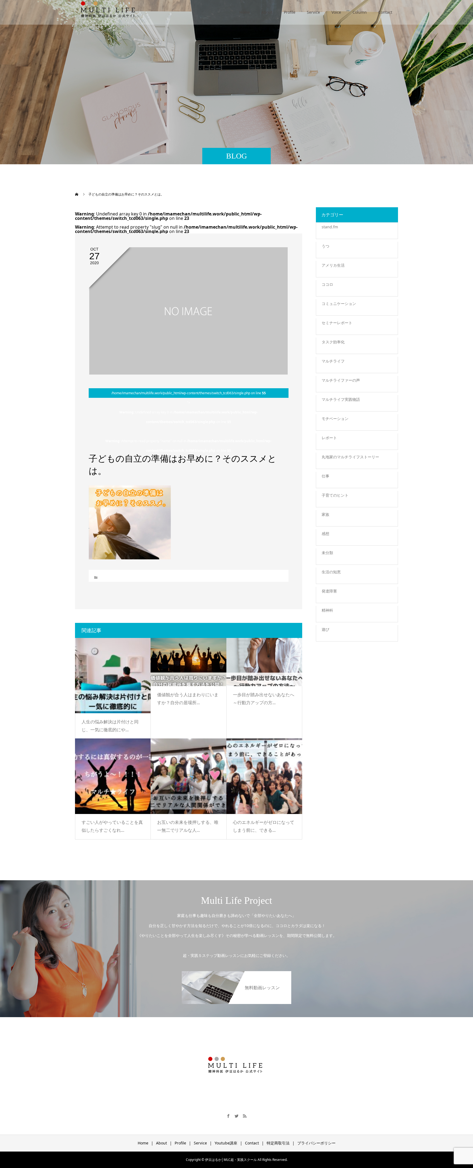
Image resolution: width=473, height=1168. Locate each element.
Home (244, 12)
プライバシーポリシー (316, 1143)
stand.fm (330, 226)
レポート (329, 437)
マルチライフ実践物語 (341, 399)
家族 (325, 514)
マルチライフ (333, 361)
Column (360, 12)
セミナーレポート (337, 322)
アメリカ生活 (333, 265)
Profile (289, 12)
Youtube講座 (226, 1143)
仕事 (325, 476)
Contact (385, 12)
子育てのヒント (335, 495)
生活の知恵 (331, 571)
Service (313, 12)
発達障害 (329, 591)
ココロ (327, 284)
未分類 (327, 552)
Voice (336, 12)
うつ (325, 246)
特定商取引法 (278, 1143)
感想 (325, 533)
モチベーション (335, 418)
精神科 (327, 610)
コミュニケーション (339, 303)
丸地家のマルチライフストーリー (350, 456)
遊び (325, 629)
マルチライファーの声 (341, 380)
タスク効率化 (333, 341)
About (266, 12)
